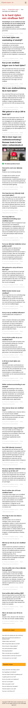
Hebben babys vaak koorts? (8, 641)
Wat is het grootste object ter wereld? (11, 643)
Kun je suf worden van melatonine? (10, 679)
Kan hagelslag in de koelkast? (9, 672)
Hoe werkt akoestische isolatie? (9, 648)
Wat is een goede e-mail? (8, 684)
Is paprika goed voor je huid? (9, 676)
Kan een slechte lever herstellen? (10, 686)
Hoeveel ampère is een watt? (9, 688)
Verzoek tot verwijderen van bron (11, 33)
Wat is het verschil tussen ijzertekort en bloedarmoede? (11, 638)
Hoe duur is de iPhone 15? (8, 691)
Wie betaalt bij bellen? (7, 650)
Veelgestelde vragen (13, 9)
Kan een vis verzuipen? (7, 681)
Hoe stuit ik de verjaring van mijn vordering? (12, 635)
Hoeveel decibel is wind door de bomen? (11, 655)
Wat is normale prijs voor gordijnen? (10, 653)
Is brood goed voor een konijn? (9, 658)
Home (3, 9)
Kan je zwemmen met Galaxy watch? (11, 669)
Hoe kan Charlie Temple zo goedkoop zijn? (12, 674)
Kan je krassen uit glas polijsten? (10, 646)
